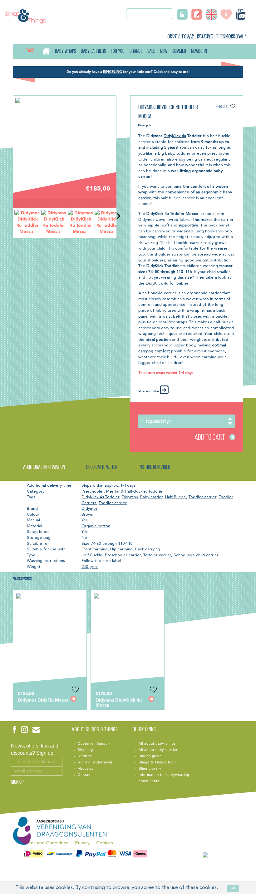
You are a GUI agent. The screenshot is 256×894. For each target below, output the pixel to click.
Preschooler (92, 491)
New (163, 51)
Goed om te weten (101, 467)
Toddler (155, 491)
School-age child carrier (196, 555)
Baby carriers (93, 51)
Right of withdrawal (95, 762)
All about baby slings (157, 743)
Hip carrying (121, 549)
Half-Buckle (175, 497)
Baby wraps (65, 51)
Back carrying (147, 549)
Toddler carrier (202, 497)
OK (233, 888)
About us (86, 768)
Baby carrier (151, 497)
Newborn (199, 51)
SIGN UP (17, 782)
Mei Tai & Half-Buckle (126, 491)
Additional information (44, 467)
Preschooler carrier (123, 555)
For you (118, 51)
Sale (151, 51)
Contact (85, 775)
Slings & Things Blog (157, 762)
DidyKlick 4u (175, 136)
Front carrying (94, 549)
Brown (87, 515)
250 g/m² (89, 567)
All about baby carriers (159, 750)
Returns (85, 756)
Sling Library (150, 768)
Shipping (85, 750)
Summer (179, 51)
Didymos (130, 497)
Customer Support (94, 743)
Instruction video (154, 467)
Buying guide (150, 756)
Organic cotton (95, 526)
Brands (136, 51)
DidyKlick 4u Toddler (100, 497)
